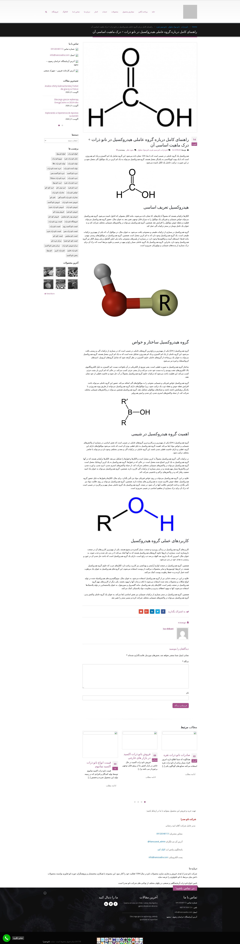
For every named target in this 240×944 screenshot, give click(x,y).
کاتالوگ (65, 8)
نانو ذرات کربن (60, 243)
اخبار (96, 8)
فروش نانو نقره (72, 204)
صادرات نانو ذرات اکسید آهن (68, 190)
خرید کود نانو (49, 180)
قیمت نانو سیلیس (71, 228)
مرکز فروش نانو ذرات (70, 238)
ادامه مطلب (190, 766)
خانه (153, 8)
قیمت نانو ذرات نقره (54, 224)
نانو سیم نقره (155, 142)
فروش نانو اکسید (54, 195)
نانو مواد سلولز (143, 142)
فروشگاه (55, 8)
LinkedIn (152, 604)
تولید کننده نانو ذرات (71, 161)
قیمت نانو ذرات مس (71, 224)
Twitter (157, 604)
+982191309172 (186, 900)
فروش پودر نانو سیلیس (69, 209)
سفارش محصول (128, 8)
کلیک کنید (161, 842)
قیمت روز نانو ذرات (55, 214)
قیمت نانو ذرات (55, 219)
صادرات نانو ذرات (58, 185)
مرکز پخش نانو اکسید (52, 238)
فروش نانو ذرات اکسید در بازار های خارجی (137, 748)
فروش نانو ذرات (72, 199)
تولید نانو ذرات (73, 156)
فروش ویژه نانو (58, 204)
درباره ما (87, 8)
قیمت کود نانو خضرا (71, 233)
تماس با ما (76, 8)
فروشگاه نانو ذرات (71, 214)
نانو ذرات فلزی (72, 243)
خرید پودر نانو (61, 180)
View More (50, 286)
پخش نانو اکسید (72, 248)
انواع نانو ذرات (73, 146)
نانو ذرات (164, 142)
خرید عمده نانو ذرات (54, 161)
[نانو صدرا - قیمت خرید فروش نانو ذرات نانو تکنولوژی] (190, 8)
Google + (146, 604)
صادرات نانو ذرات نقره (177, 747)
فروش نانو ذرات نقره (56, 199)
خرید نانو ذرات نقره (71, 175)
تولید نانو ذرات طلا (59, 156)
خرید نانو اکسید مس (57, 166)
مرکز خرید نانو (56, 233)
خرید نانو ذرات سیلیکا (57, 170)
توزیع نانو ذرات (57, 151)
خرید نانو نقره (73, 180)
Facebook (163, 604)
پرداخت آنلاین (143, 8)
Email (141, 604)
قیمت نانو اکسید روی (70, 219)
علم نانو (52, 190)
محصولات (114, 8)
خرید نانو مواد (57, 175)
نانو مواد (49, 243)
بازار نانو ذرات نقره (71, 151)
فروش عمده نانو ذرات (70, 195)
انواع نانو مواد (60, 146)
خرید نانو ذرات (73, 170)
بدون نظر (130, 142)
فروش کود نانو (54, 209)
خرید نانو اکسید (72, 166)
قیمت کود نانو (58, 228)
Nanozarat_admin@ (156, 834)
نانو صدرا (46, 934)
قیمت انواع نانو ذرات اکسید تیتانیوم (99, 757)
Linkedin (106, 896)
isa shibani (176, 142)
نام (187, 685)
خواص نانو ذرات (72, 185)
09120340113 (163, 826)
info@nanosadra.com (158, 849)
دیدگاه (185, 654)
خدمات (104, 8)
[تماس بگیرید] (6, 938)
